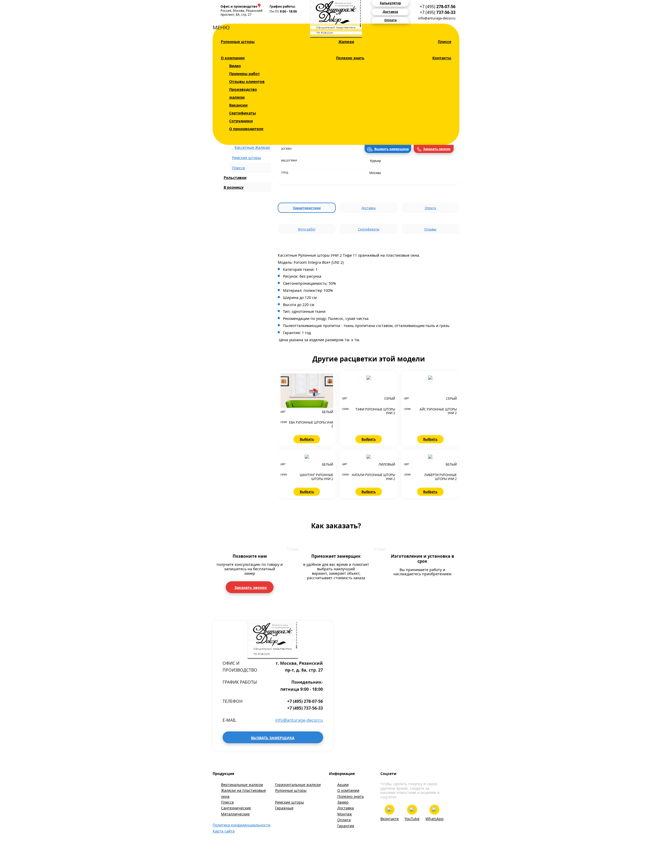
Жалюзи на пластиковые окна (243, 793)
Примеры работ (244, 73)
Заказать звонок (436, 149)
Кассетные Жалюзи (252, 147)
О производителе (246, 128)
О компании (233, 57)
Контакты (441, 57)
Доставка (368, 208)
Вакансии (238, 105)
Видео (235, 65)
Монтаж (344, 813)
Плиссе (444, 41)
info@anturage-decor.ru (436, 18)
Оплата (430, 208)
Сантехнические (236, 807)
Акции (343, 784)
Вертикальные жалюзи (242, 784)
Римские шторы (246, 157)
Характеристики (307, 208)
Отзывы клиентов (247, 81)
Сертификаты (242, 112)
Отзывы (430, 229)
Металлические (235, 813)
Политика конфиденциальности (241, 824)
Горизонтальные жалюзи (298, 784)
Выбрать (307, 439)
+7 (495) (437, 6)
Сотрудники (241, 120)
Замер (343, 802)
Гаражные (284, 807)
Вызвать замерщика (391, 149)
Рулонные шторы (238, 41)
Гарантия (345, 825)
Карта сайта (224, 831)
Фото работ (307, 229)
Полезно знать (350, 57)
